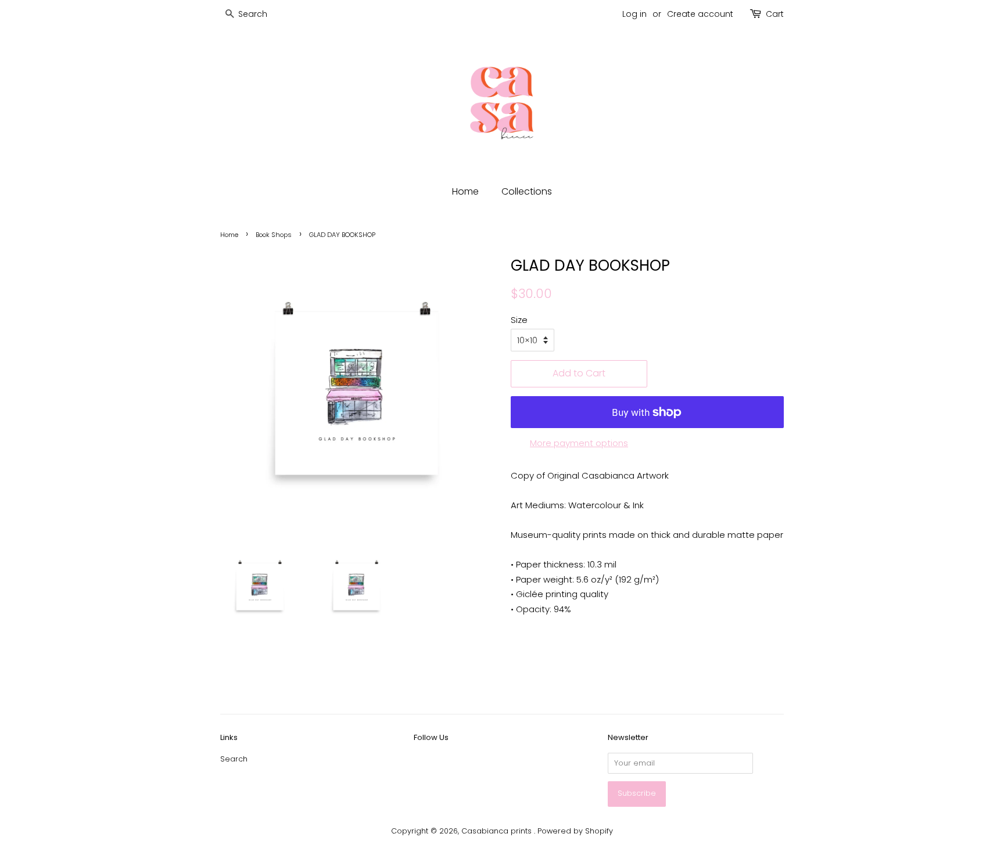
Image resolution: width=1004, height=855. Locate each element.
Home (465, 191)
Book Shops (274, 234)
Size (519, 320)
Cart (775, 14)
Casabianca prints (497, 831)
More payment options (579, 443)
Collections (526, 191)
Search (234, 759)
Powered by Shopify (575, 831)
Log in (634, 14)
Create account (700, 14)
